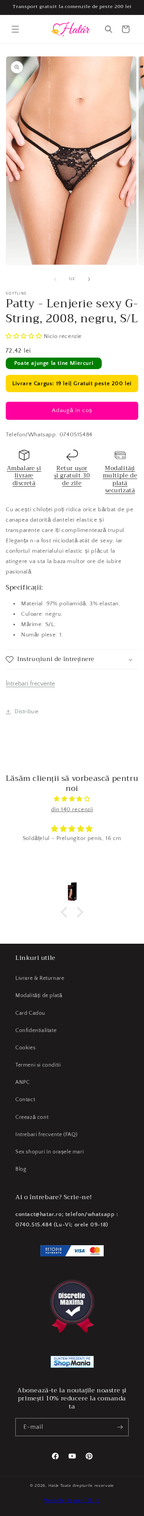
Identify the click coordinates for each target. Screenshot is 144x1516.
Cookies (25, 1048)
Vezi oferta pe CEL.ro (72, 1500)
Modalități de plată (38, 995)
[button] (15, 29)
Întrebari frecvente (30, 683)
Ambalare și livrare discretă (24, 475)
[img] (72, 799)
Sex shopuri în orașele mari (49, 1152)
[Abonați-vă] (119, 1427)
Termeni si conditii (38, 1065)
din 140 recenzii (72, 809)
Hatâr (54, 1485)
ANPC (22, 1082)
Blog (20, 1169)
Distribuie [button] (27, 712)
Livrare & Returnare (39, 978)
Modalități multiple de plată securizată (120, 479)
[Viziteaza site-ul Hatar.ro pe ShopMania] (72, 1363)
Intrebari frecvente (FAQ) (46, 1135)
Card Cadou (30, 1013)
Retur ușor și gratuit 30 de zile (72, 475)
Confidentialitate (35, 1030)
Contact (25, 1100)
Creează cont (31, 1117)
